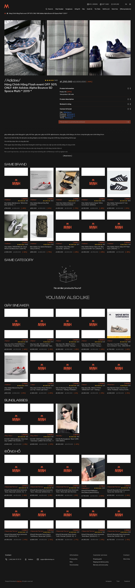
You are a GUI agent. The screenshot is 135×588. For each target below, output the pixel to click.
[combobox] (126, 4)
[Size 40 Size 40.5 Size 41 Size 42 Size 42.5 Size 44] (67, 367)
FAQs (71, 562)
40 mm (16, 485)
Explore (116, 4)
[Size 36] (119, 182)
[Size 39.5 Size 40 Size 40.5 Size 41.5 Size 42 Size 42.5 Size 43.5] (93, 367)
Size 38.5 (75, 198)
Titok (117, 581)
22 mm (93, 485)
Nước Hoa (115, 9)
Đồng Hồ (77, 9)
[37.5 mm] (67, 469)
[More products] (125, 9)
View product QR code (67, 94)
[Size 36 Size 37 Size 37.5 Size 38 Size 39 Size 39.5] (93, 323)
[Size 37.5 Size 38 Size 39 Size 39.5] (67, 323)
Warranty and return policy (100, 565)
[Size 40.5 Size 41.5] (42, 182)
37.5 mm (67, 485)
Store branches (74, 565)
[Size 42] (119, 226)
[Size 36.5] (16, 226)
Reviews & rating (95, 104)
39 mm (119, 530)
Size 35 (37, 383)
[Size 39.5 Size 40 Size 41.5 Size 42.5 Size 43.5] (93, 182)
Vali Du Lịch (106, 9)
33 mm (42, 530)
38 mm (119, 485)
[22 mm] (93, 469)
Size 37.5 (69, 198)
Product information (95, 88)
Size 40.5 (39, 198)
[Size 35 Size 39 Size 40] (42, 367)
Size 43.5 (93, 202)
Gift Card (105, 4)
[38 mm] (119, 469)
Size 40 (90, 198)
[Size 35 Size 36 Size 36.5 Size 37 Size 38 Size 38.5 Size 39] (119, 367)
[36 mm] (42, 469)
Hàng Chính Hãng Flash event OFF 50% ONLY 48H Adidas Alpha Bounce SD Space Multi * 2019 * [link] (38, 13)
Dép (83, 9)
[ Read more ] (67, 156)
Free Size (41, 242)
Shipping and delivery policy (101, 562)
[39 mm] (119, 514)
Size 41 (70, 383)
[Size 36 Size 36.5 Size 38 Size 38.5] (67, 226)
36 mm (42, 485)
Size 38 (70, 242)
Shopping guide (97, 559)
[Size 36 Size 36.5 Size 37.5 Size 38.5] (67, 182)
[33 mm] (42, 514)
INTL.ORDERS (93, 4)
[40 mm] (16, 469)
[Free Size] (42, 226)
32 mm (67, 530)
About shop (126, 559)
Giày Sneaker (59, 9)
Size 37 (90, 339)
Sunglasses (69, 9)
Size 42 (119, 242)
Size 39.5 (85, 198)
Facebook (127, 581)
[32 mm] (67, 514)
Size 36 (59, 198)
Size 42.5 (101, 198)
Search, (50, 9)
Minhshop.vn (67, 112)
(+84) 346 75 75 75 (15, 559)
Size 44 (70, 387)
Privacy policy (73, 559)
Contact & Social (95, 109)
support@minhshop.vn (47, 559)
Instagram (109, 581)
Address (30, 559)
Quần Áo (89, 9)
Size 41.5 (44, 198)
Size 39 (16, 198)
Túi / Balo (97, 9)
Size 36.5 (64, 198)
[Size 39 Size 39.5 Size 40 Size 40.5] (16, 323)
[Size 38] (93, 226)
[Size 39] (16, 182)
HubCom (19, 581)
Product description (95, 99)
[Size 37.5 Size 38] (42, 323)
